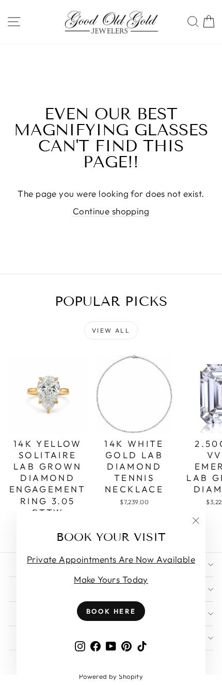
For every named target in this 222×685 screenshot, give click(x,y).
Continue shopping (111, 211)
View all (111, 330)
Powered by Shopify (111, 676)
